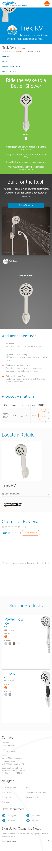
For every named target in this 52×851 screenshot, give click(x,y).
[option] (26, 303)
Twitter (35, 820)
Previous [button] (5, 303)
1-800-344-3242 (8, 745)
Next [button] (47, 303)
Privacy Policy (32, 797)
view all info (44, 414)
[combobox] (9, 533)
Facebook (36, 815)
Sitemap (5, 802)
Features (6, 56)
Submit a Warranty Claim (36, 792)
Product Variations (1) (11, 67)
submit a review (30, 533)
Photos (5, 62)
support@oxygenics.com (12, 758)
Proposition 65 (8, 792)
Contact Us (6, 797)
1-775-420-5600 (8, 751)
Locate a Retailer (9, 72)
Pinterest (12, 820)
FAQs (28, 787)
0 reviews (18, 51)
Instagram (12, 815)
